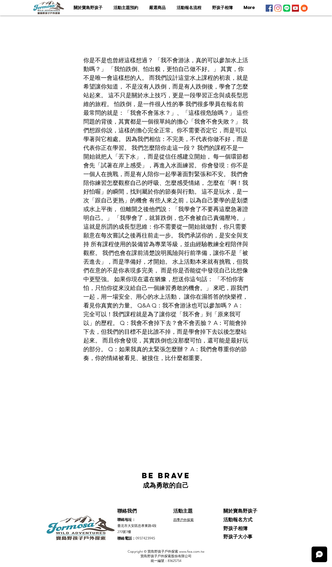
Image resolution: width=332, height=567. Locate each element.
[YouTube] (295, 8)
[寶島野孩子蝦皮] (304, 8)
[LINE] (286, 8)
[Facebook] (269, 8)
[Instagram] (277, 8)
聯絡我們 (127, 511)
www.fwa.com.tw (191, 551)
